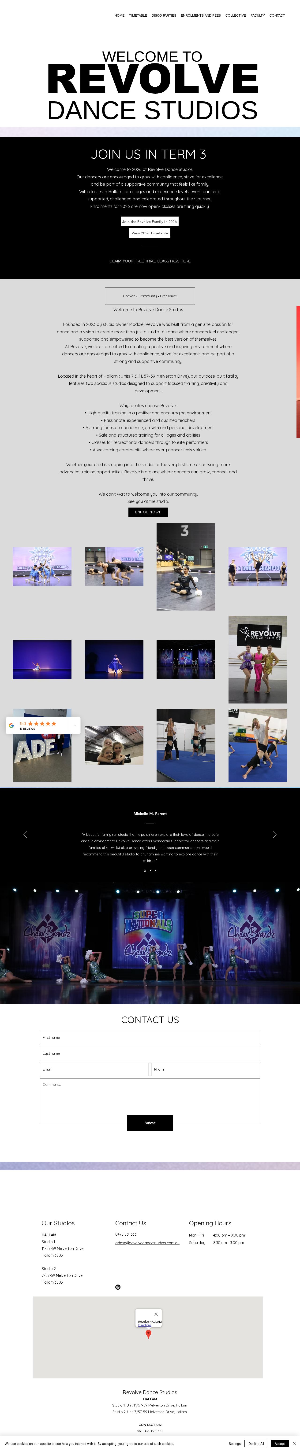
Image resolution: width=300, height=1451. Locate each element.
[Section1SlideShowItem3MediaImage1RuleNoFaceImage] (155, 870)
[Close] (294, 1443)
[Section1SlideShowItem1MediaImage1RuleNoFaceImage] (144, 870)
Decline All (256, 1443)
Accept (280, 1443)
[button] (150, 296)
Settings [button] (235, 1443)
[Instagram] (117, 1287)
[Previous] (25, 835)
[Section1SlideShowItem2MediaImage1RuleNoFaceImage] (150, 870)
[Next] (275, 835)
